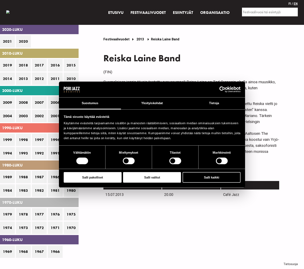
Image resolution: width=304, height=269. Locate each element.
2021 (7, 41)
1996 (55, 140)
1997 (39, 140)
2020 (23, 41)
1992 (39, 153)
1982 (39, 190)
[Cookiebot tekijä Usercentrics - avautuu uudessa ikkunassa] (222, 89)
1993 (23, 153)
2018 (23, 65)
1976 (55, 214)
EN (296, 4)
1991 (55, 153)
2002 (39, 116)
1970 (71, 228)
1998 (23, 140)
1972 (39, 228)
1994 (7, 153)
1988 (23, 177)
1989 (7, 177)
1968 (23, 251)
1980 (71, 190)
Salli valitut (152, 177)
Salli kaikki (211, 177)
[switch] (129, 161)
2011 (55, 78)
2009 (7, 102)
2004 (7, 116)
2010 (71, 78)
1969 (7, 251)
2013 (23, 78)
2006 (55, 102)
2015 (71, 65)
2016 (55, 65)
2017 (39, 65)
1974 (7, 228)
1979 (7, 214)
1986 (55, 177)
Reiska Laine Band (165, 39)
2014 (7, 78)
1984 (7, 190)
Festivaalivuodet (116, 39)
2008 (23, 102)
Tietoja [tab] (214, 103)
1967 (39, 251)
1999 (7, 140)
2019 (7, 65)
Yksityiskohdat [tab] (152, 103)
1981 (55, 190)
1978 (23, 214)
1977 (39, 214)
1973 (23, 228)
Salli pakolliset (92, 177)
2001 (55, 116)
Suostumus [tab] (90, 103)
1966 (55, 251)
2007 (39, 102)
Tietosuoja (291, 264)
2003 (23, 116)
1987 (39, 177)
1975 (71, 214)
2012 (39, 78)
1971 (55, 228)
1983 (23, 190)
